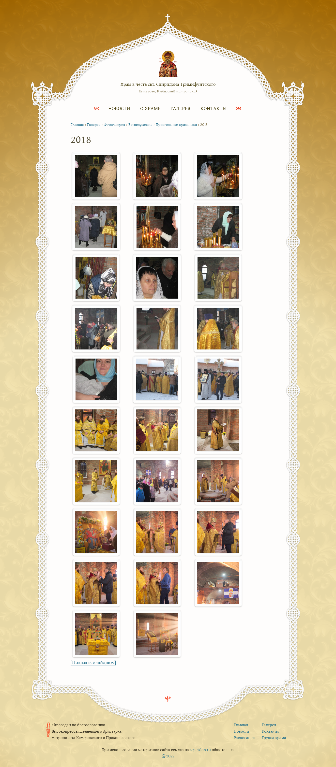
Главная (77, 124)
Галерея (180, 108)
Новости (119, 108)
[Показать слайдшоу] (93, 662)
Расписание (244, 737)
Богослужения (140, 124)
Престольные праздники (176, 124)
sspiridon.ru (200, 749)
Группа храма (274, 737)
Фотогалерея (114, 124)
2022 (170, 756)
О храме (150, 108)
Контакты (213, 108)
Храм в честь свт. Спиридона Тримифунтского (168, 84)
